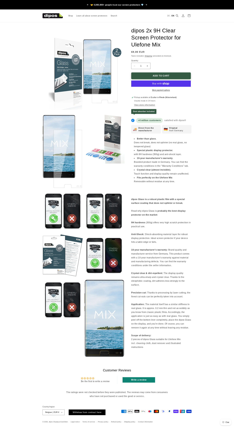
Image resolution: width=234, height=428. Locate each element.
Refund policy (116, 422)
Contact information (145, 422)
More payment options (161, 90)
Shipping (148, 56)
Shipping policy (129, 422)
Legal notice (75, 422)
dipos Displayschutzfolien (58, 422)
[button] (177, 16)
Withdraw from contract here (87, 412)
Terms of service (88, 422)
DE (168, 16)
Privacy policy (103, 422)
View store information (144, 105)
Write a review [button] (138, 380)
